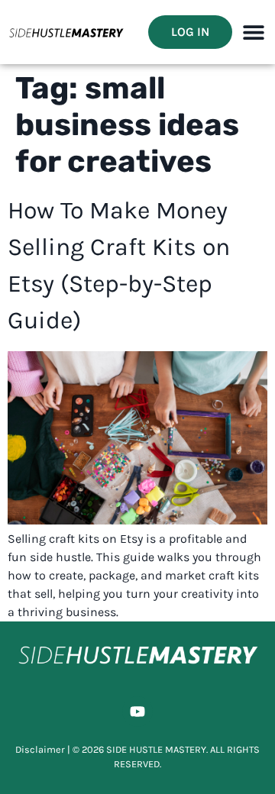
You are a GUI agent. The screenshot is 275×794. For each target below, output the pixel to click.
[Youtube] (137, 711)
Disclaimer (40, 749)
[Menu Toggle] (253, 32)
